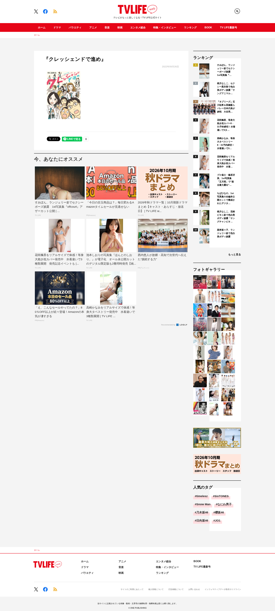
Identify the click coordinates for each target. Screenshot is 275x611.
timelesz (202, 496)
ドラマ (57, 27)
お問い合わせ (194, 589)
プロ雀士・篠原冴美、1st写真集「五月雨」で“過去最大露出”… (226, 180)
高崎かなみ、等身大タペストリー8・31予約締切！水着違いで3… (226, 143)
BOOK (208, 27)
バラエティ (75, 27)
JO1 (217, 520)
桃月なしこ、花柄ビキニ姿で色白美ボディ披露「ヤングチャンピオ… (226, 216)
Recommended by (168, 325)
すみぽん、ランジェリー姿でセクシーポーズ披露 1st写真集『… (226, 70)
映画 (120, 27)
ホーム (42, 27)
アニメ (93, 27)
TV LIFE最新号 (228, 27)
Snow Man (203, 504)
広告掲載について (176, 589)
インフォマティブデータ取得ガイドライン (223, 589)
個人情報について (156, 589)
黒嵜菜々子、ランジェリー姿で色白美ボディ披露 (226, 233)
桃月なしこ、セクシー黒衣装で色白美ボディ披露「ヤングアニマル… (226, 88)
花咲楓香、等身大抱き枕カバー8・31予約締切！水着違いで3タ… (226, 125)
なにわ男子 (224, 504)
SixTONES (222, 496)
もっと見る (234, 254)
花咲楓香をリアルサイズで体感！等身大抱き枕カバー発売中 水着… (226, 161)
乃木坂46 (202, 512)
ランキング (190, 27)
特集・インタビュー (164, 27)
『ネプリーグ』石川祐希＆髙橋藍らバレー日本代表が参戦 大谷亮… (226, 106)
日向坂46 (202, 520)
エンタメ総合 (138, 27)
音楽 (107, 27)
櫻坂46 (219, 512)
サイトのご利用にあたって (132, 589)
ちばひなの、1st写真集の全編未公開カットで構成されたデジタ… (226, 198)
